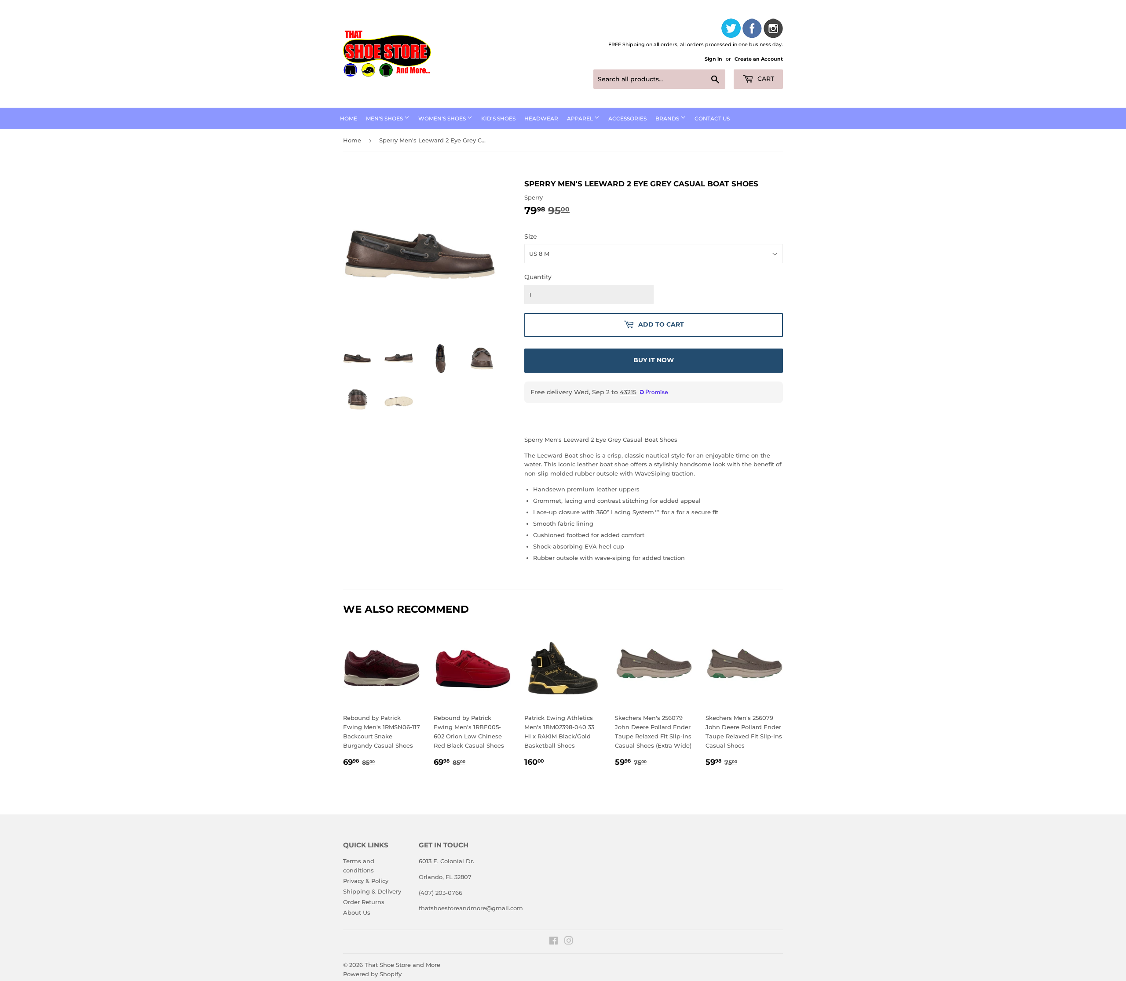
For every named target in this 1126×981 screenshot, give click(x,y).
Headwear (541, 118)
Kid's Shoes (498, 118)
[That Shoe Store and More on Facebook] (553, 941)
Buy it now (653, 360)
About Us (356, 912)
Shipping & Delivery (372, 891)
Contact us (712, 118)
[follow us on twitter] (731, 29)
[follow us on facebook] (752, 29)
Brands (667, 118)
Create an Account (759, 59)
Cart (765, 79)
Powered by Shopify (372, 973)
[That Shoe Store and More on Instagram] (568, 941)
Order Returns (363, 901)
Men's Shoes (385, 118)
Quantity (538, 277)
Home (348, 118)
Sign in (713, 59)
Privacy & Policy (365, 880)
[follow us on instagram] (773, 29)
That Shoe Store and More (402, 964)
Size (530, 236)
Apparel (580, 118)
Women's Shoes (442, 118)
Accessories (627, 118)
